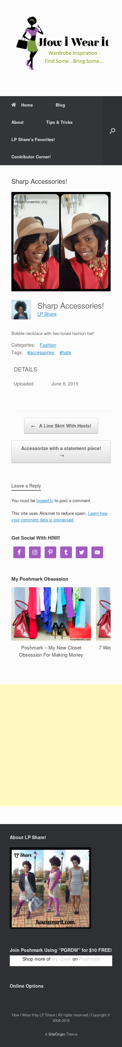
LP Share (47, 314)
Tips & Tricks (59, 122)
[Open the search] (112, 130)
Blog (60, 105)
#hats (65, 352)
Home (27, 105)
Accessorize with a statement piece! (61, 451)
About (17, 122)
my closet (61, 958)
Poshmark (89, 958)
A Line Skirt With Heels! (61, 425)
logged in (44, 500)
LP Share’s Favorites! (33, 139)
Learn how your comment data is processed (59, 516)
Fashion (48, 345)
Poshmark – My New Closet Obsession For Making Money (51, 651)
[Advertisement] (61, 745)
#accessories (40, 352)
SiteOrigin (56, 1034)
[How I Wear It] (61, 43)
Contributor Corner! (31, 156)
